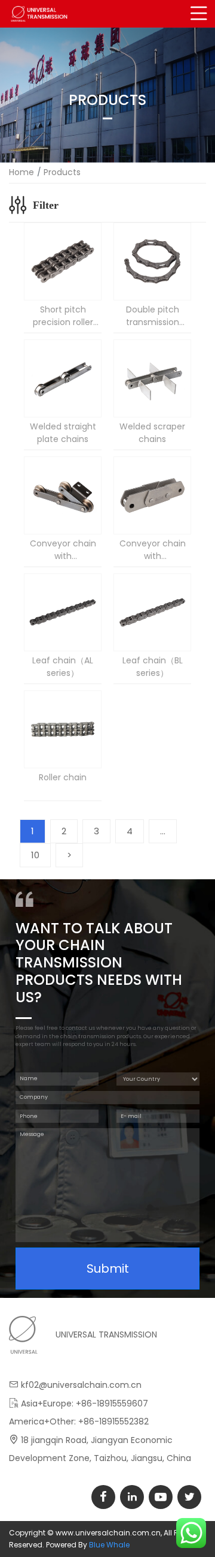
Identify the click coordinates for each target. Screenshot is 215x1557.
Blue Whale (109, 1545)
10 (35, 855)
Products (62, 172)
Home (21, 172)
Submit (108, 1268)
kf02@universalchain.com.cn (81, 1385)
